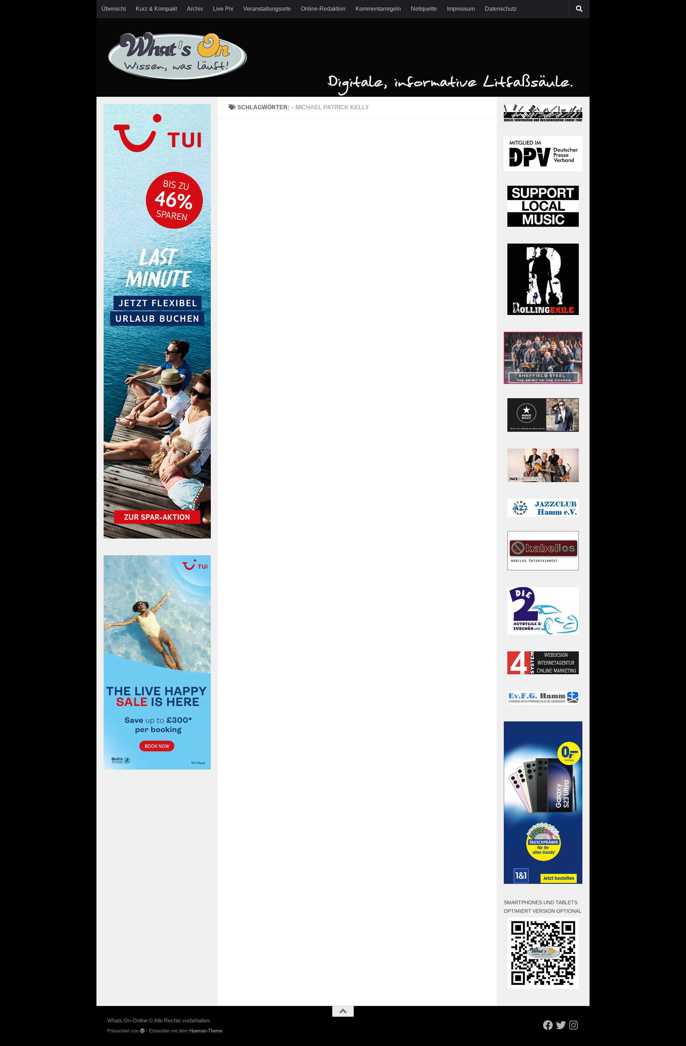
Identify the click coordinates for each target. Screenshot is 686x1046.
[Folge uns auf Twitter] (561, 1025)
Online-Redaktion (323, 9)
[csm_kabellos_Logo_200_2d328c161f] (543, 568)
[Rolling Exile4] (543, 313)
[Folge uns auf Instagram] (574, 1025)
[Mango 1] (543, 430)
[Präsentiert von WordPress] (142, 1031)
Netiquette (424, 9)
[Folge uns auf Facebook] (548, 1025)
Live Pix (223, 9)
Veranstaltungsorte (267, 9)
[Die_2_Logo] (543, 633)
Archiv (195, 9)
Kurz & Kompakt (156, 9)
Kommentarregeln (378, 9)
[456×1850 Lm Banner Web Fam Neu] (157, 537)
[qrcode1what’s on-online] (543, 987)
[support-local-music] (543, 225)
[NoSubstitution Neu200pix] (543, 480)
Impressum (461, 9)
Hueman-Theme (205, 1031)
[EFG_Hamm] (543, 703)
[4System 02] (543, 672)
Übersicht (113, 9)
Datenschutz (501, 9)
